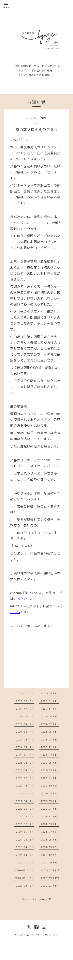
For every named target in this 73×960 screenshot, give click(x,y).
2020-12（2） (50, 855)
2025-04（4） (25, 724)
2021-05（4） (50, 839)
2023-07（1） (50, 755)
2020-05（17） (50, 878)
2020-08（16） (24, 870)
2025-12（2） (25, 709)
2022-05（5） (50, 793)
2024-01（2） (25, 747)
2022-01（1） (50, 808)
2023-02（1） (25, 778)
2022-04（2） (25, 801)
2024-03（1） (50, 739)
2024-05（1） (50, 732)
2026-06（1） (25, 693)
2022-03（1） (50, 801)
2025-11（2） (50, 709)
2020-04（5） (25, 885)
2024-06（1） (25, 732)
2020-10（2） (25, 862)
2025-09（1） (25, 716)
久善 (27, 934)
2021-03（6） (50, 847)
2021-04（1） (25, 847)
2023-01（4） (50, 778)
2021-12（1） (25, 816)
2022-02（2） (25, 808)
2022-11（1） (25, 785)
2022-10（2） (50, 785)
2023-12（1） (50, 747)
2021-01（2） (25, 855)
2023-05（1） (50, 762)
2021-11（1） (50, 816)
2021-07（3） (50, 832)
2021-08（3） (25, 832)
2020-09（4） (50, 862)
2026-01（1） (50, 701)
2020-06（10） (24, 878)
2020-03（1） (50, 885)
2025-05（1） (50, 716)
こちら (19, 598)
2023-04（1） (25, 770)
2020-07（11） (50, 870)
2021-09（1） (50, 824)
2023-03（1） (50, 770)
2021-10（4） (25, 824)
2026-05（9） (50, 693)
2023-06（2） (25, 762)
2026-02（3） (25, 701)
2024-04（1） (25, 739)
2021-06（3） (25, 839)
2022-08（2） (25, 793)
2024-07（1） (50, 724)
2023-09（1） (25, 755)
